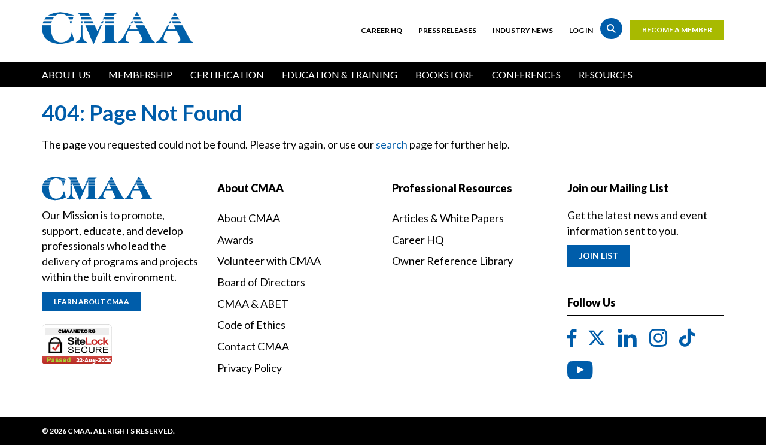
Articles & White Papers (448, 218)
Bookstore (444, 74)
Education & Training (339, 74)
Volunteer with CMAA (269, 260)
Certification (227, 74)
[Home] (120, 28)
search (392, 144)
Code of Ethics (251, 324)
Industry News (523, 30)
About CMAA (248, 218)
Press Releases (447, 30)
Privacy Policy (249, 367)
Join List (598, 255)
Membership (140, 74)
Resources (606, 74)
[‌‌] (572, 338)
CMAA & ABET (252, 303)
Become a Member (677, 29)
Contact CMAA (253, 346)
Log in (581, 30)
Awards (235, 239)
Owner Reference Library (452, 260)
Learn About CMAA (91, 301)
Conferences (526, 74)
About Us (66, 74)
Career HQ (381, 30)
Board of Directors (261, 282)
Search (611, 28)
